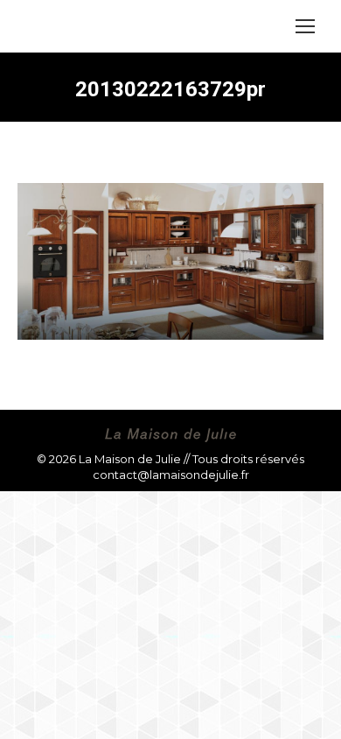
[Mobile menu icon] (305, 26)
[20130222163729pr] (170, 261)
